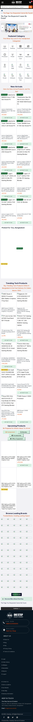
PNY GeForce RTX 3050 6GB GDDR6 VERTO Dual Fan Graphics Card (24, 485)
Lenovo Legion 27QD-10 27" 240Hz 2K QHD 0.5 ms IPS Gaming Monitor (24, 163)
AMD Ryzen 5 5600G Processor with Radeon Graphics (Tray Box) (8, 310)
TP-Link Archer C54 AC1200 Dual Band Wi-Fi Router (8, 332)
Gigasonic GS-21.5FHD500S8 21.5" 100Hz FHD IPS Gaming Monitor (23, 311)
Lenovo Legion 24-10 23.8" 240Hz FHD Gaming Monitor (9, 215)
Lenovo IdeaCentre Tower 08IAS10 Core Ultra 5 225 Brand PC (7, 137)
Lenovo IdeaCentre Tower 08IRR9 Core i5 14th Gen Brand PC (23, 137)
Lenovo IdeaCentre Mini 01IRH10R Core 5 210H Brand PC (8, 163)
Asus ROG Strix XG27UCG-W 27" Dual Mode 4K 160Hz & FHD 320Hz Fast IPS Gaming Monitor (8, 413)
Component (11, 432)
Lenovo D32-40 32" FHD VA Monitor (24, 214)
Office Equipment (17, 439)
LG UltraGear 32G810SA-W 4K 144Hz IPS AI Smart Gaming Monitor (8, 359)
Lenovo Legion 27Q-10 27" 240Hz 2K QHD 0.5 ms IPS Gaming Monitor (8, 189)
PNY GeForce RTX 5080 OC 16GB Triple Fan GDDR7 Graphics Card (24, 458)
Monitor (24, 432)
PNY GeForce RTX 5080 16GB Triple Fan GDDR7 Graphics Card (8, 458)
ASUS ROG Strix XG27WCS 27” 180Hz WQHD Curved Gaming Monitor (23, 360)
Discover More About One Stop (14, 599)
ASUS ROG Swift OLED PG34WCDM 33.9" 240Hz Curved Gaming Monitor (9, 386)
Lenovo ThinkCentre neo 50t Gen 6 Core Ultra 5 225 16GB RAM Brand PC (24, 111)
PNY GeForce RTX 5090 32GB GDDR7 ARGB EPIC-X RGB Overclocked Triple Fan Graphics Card (9, 507)
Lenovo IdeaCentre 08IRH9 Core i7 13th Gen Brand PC (8, 111)
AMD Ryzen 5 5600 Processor (22, 411)
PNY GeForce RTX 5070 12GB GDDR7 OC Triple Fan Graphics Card (8, 485)
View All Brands (16, 594)
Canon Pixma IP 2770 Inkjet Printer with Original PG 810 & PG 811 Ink (24, 386)
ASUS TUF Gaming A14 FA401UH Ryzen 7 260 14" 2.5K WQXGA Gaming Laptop (24, 333)
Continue (15, 608)
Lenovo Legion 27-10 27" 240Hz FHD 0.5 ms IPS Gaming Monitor (24, 189)
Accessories (17, 435)
